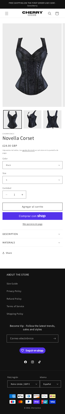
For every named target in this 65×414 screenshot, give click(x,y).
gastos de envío (28, 150)
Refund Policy (14, 298)
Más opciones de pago (32, 224)
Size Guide (12, 283)
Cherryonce (36, 408)
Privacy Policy (14, 291)
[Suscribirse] (54, 338)
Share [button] (9, 252)
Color (5, 158)
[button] (6, 13)
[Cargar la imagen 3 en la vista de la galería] (52, 119)
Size (4, 173)
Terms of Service (15, 306)
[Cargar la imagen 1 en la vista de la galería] (12, 119)
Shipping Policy (15, 313)
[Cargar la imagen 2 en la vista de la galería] (32, 119)
